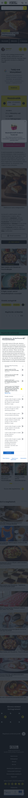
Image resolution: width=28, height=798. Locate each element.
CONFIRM (8, 452)
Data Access (15, 458)
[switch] (22, 370)
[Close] (24, 338)
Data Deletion (6, 458)
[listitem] (14, 366)
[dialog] (14, 399)
